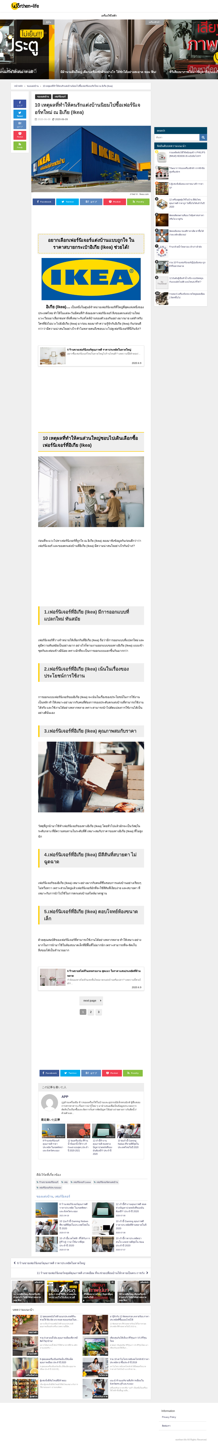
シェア (20, 106)
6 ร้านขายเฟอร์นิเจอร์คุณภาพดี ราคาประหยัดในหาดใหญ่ (51, 1263)
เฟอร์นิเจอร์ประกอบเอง (50, 1188)
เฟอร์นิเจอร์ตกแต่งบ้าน (107, 1182)
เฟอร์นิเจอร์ (60, 97)
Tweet (20, 116)
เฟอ (66, 1182)
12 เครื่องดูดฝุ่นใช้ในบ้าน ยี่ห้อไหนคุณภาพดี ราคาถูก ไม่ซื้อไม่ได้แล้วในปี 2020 (187, 203)
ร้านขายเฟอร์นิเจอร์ (48, 1182)
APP (64, 1096)
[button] (5, 49)
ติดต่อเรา (166, 1426)
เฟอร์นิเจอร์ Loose (82, 1182)
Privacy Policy (169, 1417)
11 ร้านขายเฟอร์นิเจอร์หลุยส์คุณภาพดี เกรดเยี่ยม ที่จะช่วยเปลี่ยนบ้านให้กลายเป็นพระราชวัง (91, 1273)
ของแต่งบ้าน (43, 97)
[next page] (91, 1004)
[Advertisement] (91, 218)
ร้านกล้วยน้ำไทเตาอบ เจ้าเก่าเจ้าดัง (185, 247)
